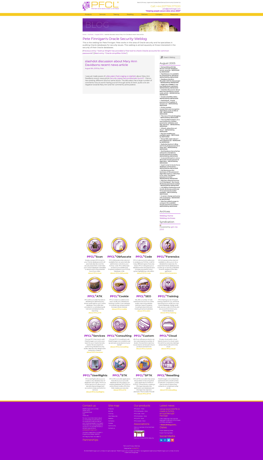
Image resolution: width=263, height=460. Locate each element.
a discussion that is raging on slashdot (121, 76)
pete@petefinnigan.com (171, 9)
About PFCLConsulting (119, 347)
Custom (144, 335)
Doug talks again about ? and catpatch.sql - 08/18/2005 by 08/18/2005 (170, 140)
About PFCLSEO (143, 311)
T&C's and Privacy (128, 446)
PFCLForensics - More (140, 416)
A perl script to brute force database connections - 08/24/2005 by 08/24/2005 (170, 166)
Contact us (111, 428)
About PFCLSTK (120, 390)
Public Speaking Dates (166, 430)
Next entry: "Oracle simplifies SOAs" (111, 53)
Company (159, 14)
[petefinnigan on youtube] (172, 440)
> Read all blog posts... (168, 425)
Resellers (110, 418)
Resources (174, 14)
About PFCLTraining (168, 313)
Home (84, 34)
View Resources (112, 416)
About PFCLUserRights (95, 392)
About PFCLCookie (119, 309)
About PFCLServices (95, 352)
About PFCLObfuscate (119, 273)
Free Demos (161, 2)
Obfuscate (119, 256)
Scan (95, 256)
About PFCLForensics (168, 273)
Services (102, 14)
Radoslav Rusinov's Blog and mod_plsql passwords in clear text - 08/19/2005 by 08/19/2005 (170, 146)
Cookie (119, 296)
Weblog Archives (167, 218)
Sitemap (137, 446)
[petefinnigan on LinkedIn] (161, 440)
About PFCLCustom (144, 349)
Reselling (130, 14)
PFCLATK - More (139, 418)
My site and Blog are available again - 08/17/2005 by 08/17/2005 (169, 135)
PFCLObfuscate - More (141, 411)
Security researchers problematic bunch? (127, 78)
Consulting (119, 335)
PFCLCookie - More (139, 421)
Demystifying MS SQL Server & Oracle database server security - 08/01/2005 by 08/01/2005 (169, 69)
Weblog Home (166, 216)
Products (88, 14)
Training (116, 14)
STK (120, 375)
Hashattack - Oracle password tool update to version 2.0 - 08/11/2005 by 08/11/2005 (169, 103)
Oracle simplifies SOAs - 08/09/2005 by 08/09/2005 (169, 97)
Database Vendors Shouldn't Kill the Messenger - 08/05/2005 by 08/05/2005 (170, 80)
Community (169, 2)
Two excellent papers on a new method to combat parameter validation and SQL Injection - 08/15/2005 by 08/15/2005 (170, 123)
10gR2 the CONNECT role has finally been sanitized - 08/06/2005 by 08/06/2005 (169, 86)
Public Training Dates (166, 433)
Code (144, 256)
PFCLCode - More (139, 413)
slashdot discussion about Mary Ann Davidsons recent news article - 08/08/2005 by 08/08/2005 (170, 92)
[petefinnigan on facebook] (165, 440)
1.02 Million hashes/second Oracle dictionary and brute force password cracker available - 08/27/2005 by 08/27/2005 (170, 191)
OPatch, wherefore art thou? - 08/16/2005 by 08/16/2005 (168, 130)
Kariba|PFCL (135, 448)
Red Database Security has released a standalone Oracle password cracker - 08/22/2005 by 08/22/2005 (170, 153)
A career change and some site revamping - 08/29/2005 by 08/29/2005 (170, 197)
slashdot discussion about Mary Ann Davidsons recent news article (111, 63)
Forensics (168, 256)
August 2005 (99, 34)
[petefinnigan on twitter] (168, 440)
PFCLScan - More (139, 409)
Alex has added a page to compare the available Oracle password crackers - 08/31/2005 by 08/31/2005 (169, 204)
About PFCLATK (95, 313)
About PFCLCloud (168, 349)
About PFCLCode (144, 273)
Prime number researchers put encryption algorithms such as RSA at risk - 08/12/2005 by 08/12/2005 (169, 111)
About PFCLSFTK (144, 394)
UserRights (95, 375)
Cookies (110, 423)
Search (139, 2)
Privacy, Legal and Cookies (149, 2)
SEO (143, 296)
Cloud (168, 335)
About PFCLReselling (168, 390)
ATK (95, 296)
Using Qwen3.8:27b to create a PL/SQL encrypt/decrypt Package (170, 412)
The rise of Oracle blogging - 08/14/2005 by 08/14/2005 (170, 116)
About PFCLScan (94, 273)
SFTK (144, 375)
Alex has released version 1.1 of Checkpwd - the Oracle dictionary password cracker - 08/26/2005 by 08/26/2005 (170, 183)
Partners (144, 14)
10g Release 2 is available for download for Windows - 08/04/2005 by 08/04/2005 (169, 75)
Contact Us (177, 2)
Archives (90, 34)
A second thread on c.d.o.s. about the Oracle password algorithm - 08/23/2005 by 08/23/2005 (170, 160)
